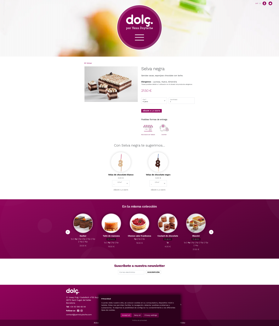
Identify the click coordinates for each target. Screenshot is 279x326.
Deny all (137, 315)
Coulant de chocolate (167, 236)
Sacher (83, 236)
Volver (89, 63)
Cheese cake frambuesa (139, 236)
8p (84, 239)
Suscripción (153, 272)
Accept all (126, 315)
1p (72, 239)
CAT (256, 3)
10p (88, 239)
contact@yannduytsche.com (79, 314)
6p (80, 239)
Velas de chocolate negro (158, 175)
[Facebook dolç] (78, 311)
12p (93, 239)
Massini (196, 236)
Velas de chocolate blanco (121, 175)
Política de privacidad (139, 320)
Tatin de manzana (111, 236)
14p (81, 242)
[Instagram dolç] (82, 311)
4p (76, 239)
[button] (148, 128)
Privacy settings (151, 315)
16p (86, 242)
